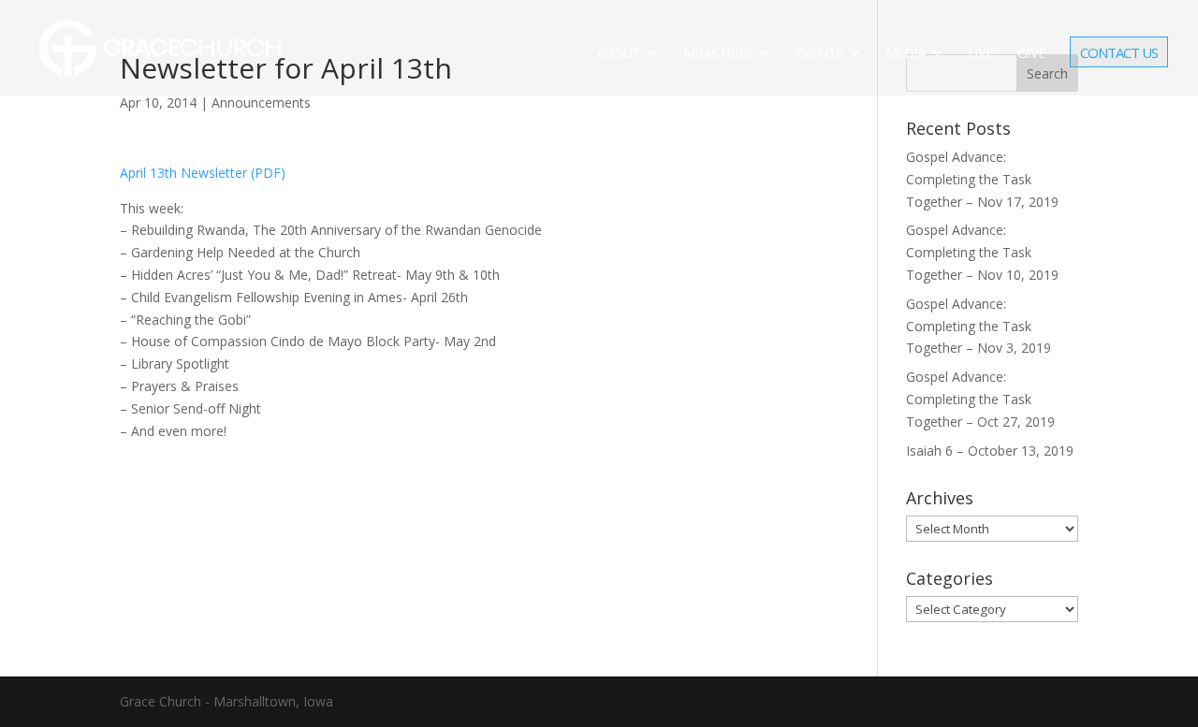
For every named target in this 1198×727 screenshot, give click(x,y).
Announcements (261, 102)
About (618, 54)
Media (905, 54)
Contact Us (1119, 54)
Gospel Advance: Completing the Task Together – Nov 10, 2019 (982, 252)
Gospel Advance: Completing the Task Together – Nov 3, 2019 (978, 326)
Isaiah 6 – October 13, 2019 (990, 450)
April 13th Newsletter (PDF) (202, 173)
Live (980, 54)
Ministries (717, 54)
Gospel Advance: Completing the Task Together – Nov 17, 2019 (982, 179)
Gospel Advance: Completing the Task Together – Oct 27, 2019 (980, 399)
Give (1031, 54)
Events (819, 54)
